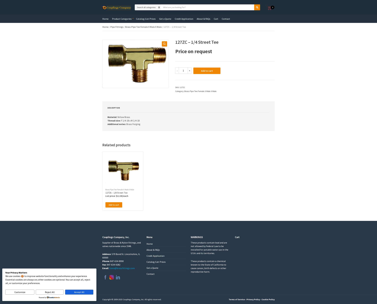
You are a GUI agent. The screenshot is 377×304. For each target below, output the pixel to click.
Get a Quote (165, 18)
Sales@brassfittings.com (122, 268)
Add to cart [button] (114, 205)
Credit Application (184, 18)
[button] (164, 44)
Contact (226, 18)
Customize (19, 292)
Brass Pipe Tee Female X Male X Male (143, 26)
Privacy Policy (253, 299)
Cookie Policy (268, 299)
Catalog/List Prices (146, 18)
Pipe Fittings (116, 26)
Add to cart (207, 70)
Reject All (50, 292)
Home (105, 18)
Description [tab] (114, 108)
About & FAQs (203, 18)
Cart (216, 18)
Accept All (79, 292)
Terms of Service (237, 299)
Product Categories (122, 18)
